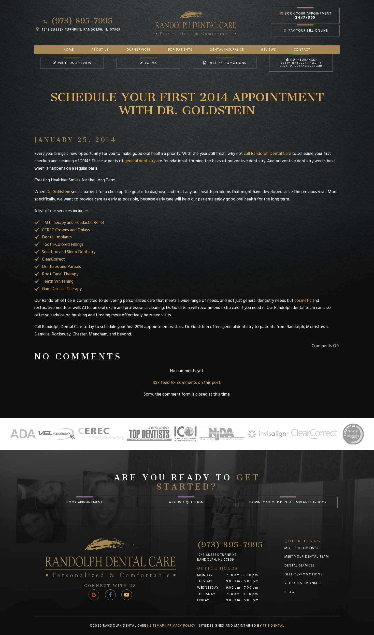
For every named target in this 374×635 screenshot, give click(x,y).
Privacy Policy (181, 625)
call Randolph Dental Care (267, 153)
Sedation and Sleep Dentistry (68, 251)
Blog (289, 592)
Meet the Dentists (301, 548)
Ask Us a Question (186, 502)
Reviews (268, 49)
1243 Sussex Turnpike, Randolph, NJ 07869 (80, 29)
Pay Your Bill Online (307, 30)
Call (37, 326)
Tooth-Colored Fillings (62, 244)
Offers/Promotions (226, 63)
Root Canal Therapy (60, 274)
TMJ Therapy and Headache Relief (73, 222)
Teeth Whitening (58, 281)
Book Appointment (84, 502)
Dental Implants (57, 237)
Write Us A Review (74, 63)
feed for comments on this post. (187, 382)
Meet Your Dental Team (306, 556)
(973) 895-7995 (80, 19)
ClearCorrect (53, 259)
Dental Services (299, 565)
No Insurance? (301, 62)
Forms (150, 63)
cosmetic (302, 300)
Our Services (138, 49)
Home (69, 49)
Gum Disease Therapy (62, 288)
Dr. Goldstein (58, 191)
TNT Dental (273, 625)
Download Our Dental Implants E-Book (288, 502)
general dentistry (139, 161)
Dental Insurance (227, 49)
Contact (302, 49)
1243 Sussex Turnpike (217, 557)
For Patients (180, 49)
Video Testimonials (303, 583)
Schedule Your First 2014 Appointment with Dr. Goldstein (187, 100)
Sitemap (156, 625)
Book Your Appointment (308, 16)
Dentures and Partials (61, 266)
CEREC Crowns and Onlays (66, 230)
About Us (100, 49)
